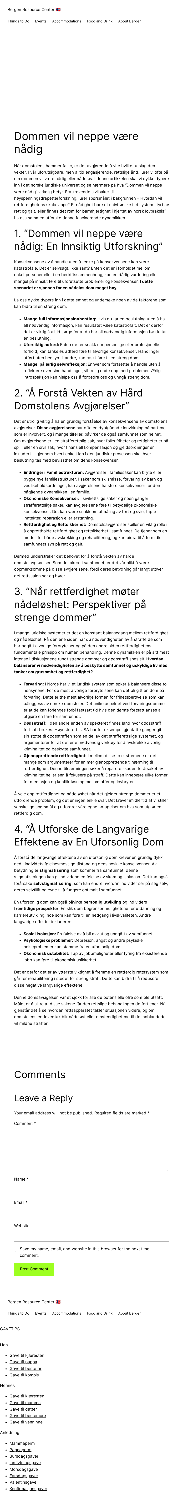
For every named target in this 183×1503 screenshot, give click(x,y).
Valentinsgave (23, 1482)
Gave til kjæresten (27, 1355)
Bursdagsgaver (24, 1456)
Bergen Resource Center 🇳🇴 (34, 9)
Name (21, 1179)
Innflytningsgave (25, 1462)
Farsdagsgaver (24, 1475)
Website (22, 1225)
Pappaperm (20, 1449)
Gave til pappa (23, 1361)
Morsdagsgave (24, 1469)
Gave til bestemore (28, 1415)
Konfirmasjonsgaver (28, 1488)
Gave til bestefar (25, 1368)
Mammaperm (22, 1443)
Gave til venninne (26, 1422)
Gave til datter (23, 1409)
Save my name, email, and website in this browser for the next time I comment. (86, 1252)
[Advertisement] (91, 81)
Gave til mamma (25, 1402)
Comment (25, 1123)
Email (21, 1202)
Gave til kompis (24, 1375)
